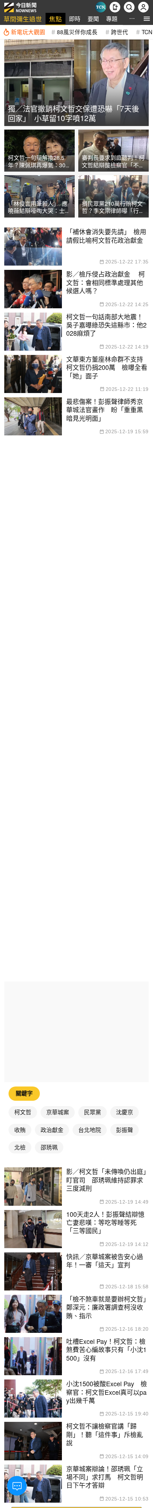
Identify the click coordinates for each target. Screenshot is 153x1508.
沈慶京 (124, 1112)
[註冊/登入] (143, 7)
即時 (74, 19)
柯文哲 (22, 1112)
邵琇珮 (49, 1147)
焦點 (55, 18)
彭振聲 (124, 1130)
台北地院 (89, 1130)
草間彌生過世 (23, 18)
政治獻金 (52, 1130)
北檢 (20, 1147)
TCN (147, 32)
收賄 (20, 1130)
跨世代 (119, 32)
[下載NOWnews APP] (115, 7)
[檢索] (129, 7)
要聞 (93, 19)
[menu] (147, 18)
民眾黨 (92, 1112)
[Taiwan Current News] (100, 7)
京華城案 (57, 1112)
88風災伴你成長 (77, 32)
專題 (111, 19)
